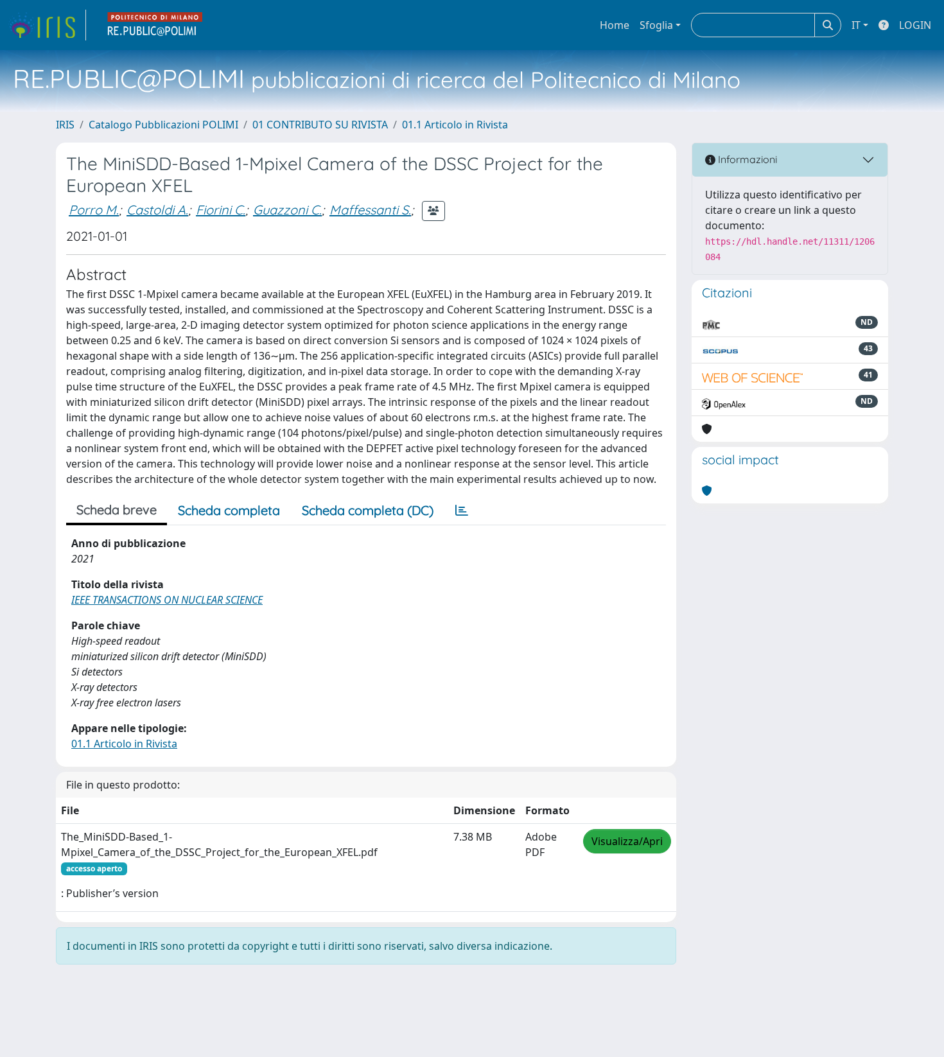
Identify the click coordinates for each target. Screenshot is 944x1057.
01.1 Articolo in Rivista (455, 125)
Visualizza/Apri (627, 841)
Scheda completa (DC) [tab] (367, 510)
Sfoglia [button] (656, 25)
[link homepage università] (155, 25)
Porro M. (94, 210)
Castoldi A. (157, 210)
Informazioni (746, 159)
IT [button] (856, 25)
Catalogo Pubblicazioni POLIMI (163, 125)
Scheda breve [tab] (116, 510)
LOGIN (915, 25)
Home (614, 25)
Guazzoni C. (287, 210)
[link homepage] (47, 25)
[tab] (461, 510)
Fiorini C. (220, 210)
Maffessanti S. (370, 210)
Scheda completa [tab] (229, 510)
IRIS (65, 125)
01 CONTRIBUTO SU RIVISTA (320, 125)
